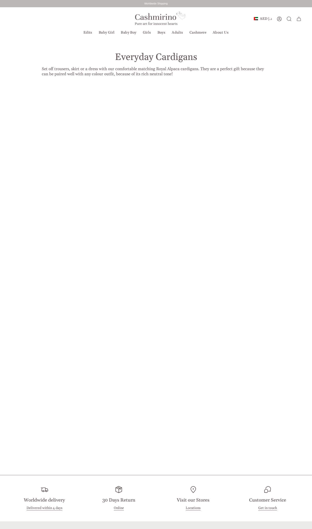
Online (119, 508)
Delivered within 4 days (44, 508)
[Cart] (299, 19)
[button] (88, 32)
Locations (193, 508)
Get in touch (267, 508)
